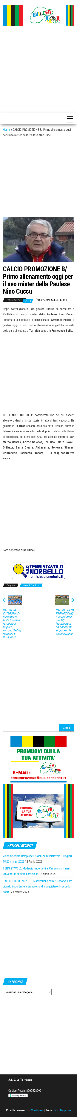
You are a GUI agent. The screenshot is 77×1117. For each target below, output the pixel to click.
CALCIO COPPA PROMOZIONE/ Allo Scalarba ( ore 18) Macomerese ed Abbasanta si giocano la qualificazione (65, 621)
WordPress (37, 1110)
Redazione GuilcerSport (52, 299)
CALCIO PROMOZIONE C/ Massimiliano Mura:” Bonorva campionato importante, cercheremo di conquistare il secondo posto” (38, 886)
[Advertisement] (38, 69)
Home (6, 129)
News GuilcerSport (31, 585)
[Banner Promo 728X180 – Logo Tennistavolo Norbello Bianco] (38, 570)
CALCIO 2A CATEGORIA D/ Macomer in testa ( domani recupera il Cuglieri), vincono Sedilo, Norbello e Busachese (12, 623)
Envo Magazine (62, 1110)
